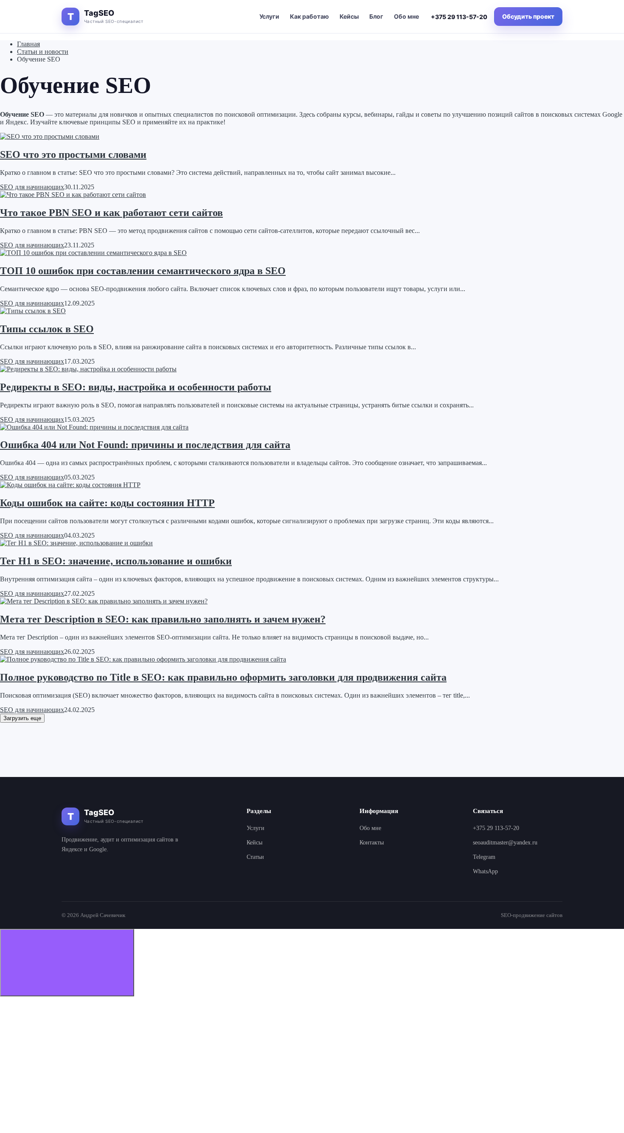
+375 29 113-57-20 (459, 16)
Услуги (269, 16)
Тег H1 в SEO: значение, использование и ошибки (116, 560)
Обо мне (406, 16)
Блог (376, 16)
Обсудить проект (528, 16)
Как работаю (309, 16)
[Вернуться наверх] (67, 962)
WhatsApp (485, 871)
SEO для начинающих (32, 187)
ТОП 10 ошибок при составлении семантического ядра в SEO (143, 270)
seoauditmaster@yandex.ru (505, 842)
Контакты (372, 842)
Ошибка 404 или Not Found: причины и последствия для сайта (145, 444)
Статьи (255, 857)
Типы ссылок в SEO (47, 328)
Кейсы (349, 16)
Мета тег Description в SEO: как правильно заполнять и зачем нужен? (163, 619)
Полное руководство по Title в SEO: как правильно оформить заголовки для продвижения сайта (223, 677)
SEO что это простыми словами (73, 154)
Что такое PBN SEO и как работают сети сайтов (111, 212)
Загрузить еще (22, 718)
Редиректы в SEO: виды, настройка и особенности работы (135, 387)
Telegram (484, 857)
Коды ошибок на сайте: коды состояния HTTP (107, 502)
